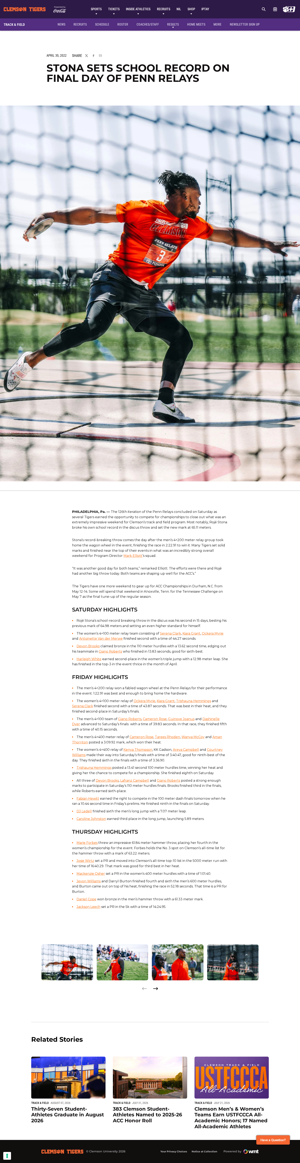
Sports (96, 9)
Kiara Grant (191, 633)
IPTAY (205, 9)
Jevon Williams (89, 881)
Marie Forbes (87, 843)
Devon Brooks (88, 646)
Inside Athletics (138, 9)
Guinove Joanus (181, 719)
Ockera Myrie (212, 633)
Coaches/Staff (148, 24)
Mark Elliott (132, 556)
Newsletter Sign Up (245, 24)
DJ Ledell (84, 811)
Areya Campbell (186, 750)
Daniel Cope (86, 899)
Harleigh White (89, 659)
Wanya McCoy (192, 737)
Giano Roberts (110, 651)
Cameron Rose (155, 719)
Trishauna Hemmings (193, 701)
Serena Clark (170, 633)
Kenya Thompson (137, 750)
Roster (122, 24)
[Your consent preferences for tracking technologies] (7, 1156)
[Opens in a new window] (289, 9)
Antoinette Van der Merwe (101, 639)
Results (173, 24)
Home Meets (196, 24)
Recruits (163, 9)
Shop (191, 9)
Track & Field (40, 1102)
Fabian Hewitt (88, 798)
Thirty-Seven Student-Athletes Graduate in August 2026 (67, 1115)
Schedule (275, 9)
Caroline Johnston (91, 819)
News (61, 24)
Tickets (114, 9)
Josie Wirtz (85, 861)
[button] (155, 988)
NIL (179, 9)
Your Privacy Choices (173, 1151)
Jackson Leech (88, 907)
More (217, 24)
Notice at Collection (204, 1151)
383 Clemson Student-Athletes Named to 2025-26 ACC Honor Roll (147, 1115)
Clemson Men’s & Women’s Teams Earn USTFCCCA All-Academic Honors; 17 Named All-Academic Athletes (231, 1117)
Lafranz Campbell (134, 780)
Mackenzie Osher (91, 874)
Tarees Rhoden (167, 737)
